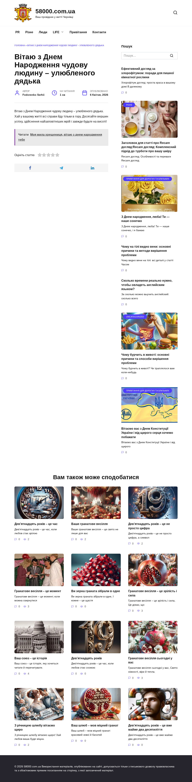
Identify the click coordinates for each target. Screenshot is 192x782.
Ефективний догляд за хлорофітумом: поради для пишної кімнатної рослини (147, 73)
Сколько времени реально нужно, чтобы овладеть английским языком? (146, 285)
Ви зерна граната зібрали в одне (95, 591)
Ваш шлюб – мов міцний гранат (94, 725)
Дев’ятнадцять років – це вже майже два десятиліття (150, 727)
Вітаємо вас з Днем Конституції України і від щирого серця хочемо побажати (147, 432)
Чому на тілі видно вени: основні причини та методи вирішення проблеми (146, 251)
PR (17, 32)
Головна (19, 45)
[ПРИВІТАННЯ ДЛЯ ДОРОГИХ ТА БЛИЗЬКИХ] (149, 209)
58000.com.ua (55, 11)
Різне (29, 32)
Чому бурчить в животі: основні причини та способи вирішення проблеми (145, 359)
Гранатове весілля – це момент (37, 591)
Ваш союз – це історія (30, 658)
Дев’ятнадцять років (86, 658)
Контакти (99, 32)
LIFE (56, 32)
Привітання (78, 32)
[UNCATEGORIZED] (149, 347)
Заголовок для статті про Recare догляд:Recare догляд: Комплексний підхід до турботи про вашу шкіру (148, 147)
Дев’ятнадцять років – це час (36, 524)
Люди (43, 32)
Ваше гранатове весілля (89, 524)
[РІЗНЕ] (149, 135)
